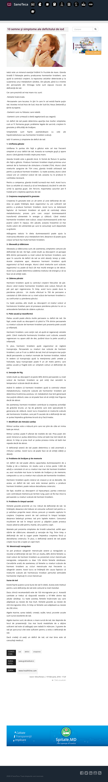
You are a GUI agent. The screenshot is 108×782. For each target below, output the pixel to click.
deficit (27, 652)
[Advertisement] (38, 707)
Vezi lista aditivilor (93, 53)
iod (20, 652)
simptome (37, 652)
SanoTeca (21, 4)
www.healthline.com (28, 670)
